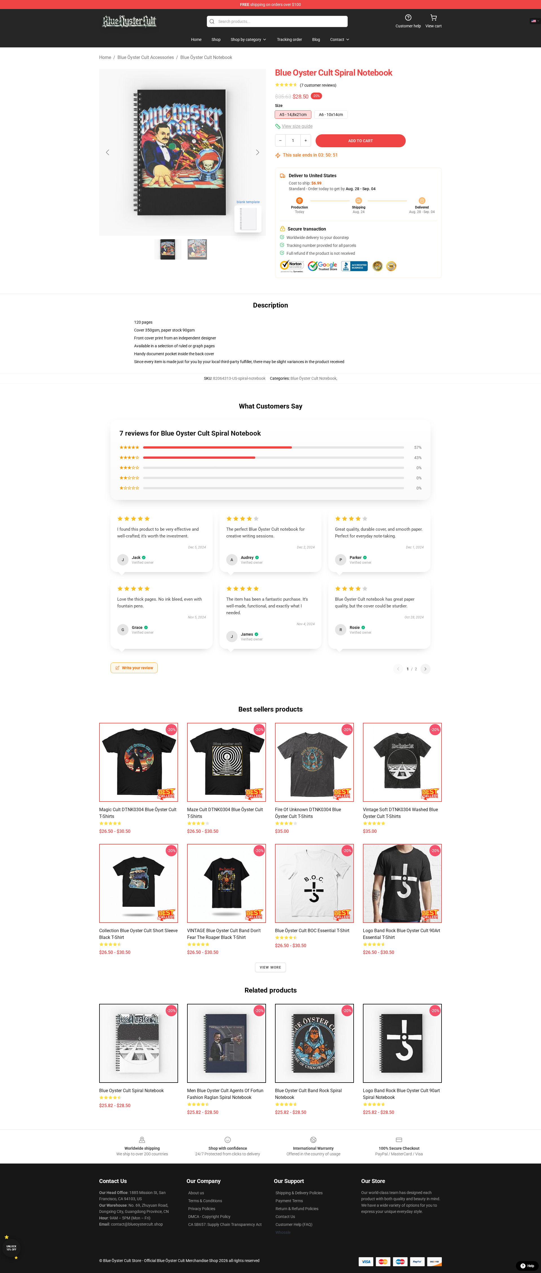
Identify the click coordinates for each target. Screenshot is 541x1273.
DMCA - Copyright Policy (209, 1216)
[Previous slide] (108, 152)
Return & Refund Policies (297, 1208)
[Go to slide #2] (197, 249)
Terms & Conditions (205, 1201)
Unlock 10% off (11, 1248)
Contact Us (285, 1216)
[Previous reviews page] (398, 669)
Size (279, 105)
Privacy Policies (201, 1208)
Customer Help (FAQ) (294, 1224)
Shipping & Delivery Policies (299, 1193)
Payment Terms (289, 1201)
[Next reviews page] (425, 669)
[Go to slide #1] (167, 249)
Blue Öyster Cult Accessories (145, 57)
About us (196, 1193)
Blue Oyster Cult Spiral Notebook (131, 1090)
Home (105, 57)
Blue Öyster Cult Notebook (206, 57)
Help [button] (530, 1266)
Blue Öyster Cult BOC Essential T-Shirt (312, 930)
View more (270, 967)
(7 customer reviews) (318, 85)
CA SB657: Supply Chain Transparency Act (225, 1224)
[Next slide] (257, 152)
